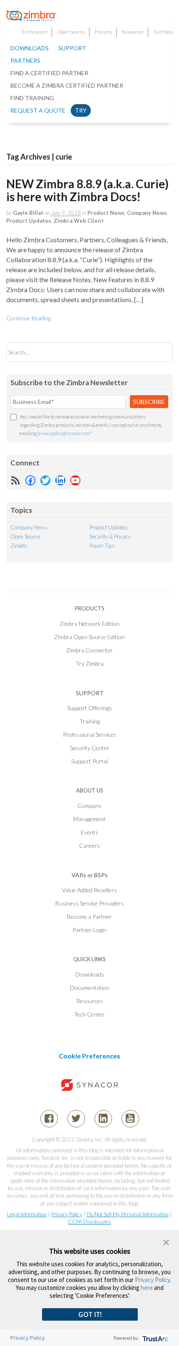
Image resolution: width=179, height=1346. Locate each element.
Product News (105, 212)
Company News (147, 212)
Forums (103, 32)
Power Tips (102, 545)
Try (81, 110)
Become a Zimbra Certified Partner (66, 85)
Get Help (163, 32)
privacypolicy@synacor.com (63, 433)
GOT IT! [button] (90, 1314)
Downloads (29, 48)
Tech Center (89, 1014)
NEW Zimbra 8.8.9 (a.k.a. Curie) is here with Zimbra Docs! (87, 190)
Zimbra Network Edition (89, 623)
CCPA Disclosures (89, 1221)
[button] (166, 1241)
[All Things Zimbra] (31, 16)
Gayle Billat (28, 212)
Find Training (32, 97)
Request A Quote (37, 110)
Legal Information (27, 1214)
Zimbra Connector (89, 650)
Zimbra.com (34, 32)
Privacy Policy (66, 1214)
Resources (133, 32)
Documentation (89, 987)
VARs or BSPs (90, 874)
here (147, 1288)
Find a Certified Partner (49, 72)
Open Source (71, 32)
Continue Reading (28, 318)
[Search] (159, 352)
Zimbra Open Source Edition (89, 636)
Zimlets (19, 545)
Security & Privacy (110, 536)
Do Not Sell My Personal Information (128, 1214)
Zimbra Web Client (79, 220)
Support (72, 48)
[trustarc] (154, 1338)
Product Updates (28, 220)
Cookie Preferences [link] (89, 1056)
